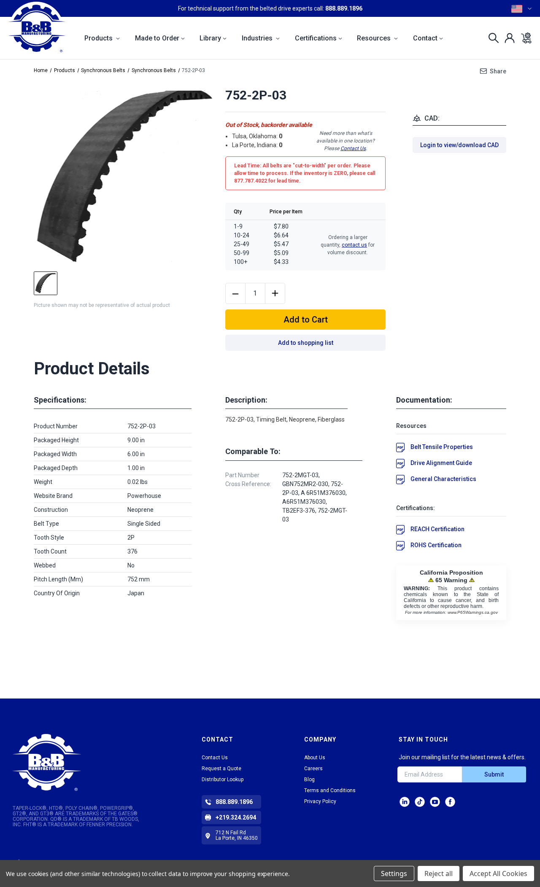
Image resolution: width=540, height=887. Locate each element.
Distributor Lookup (222, 779)
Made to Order (157, 38)
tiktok (420, 802)
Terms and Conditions (330, 790)
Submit (494, 774)
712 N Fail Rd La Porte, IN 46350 (237, 835)
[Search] (491, 38)
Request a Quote (221, 768)
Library (210, 38)
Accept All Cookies (498, 873)
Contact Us (353, 148)
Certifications (316, 38)
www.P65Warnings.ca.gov (473, 612)
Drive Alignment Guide (441, 463)
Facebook (450, 802)
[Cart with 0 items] (524, 38)
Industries (258, 38)
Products (99, 38)
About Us (314, 758)
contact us (354, 245)
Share (498, 71)
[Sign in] (507, 38)
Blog (309, 779)
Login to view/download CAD (459, 145)
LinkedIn (404, 802)
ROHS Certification (436, 545)
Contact (425, 38)
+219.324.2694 (236, 817)
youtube (435, 802)
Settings (394, 873)
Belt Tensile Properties (441, 447)
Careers (313, 768)
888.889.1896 (343, 8)
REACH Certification (437, 529)
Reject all (438, 873)
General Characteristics (443, 479)
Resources (374, 38)
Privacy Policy (320, 801)
